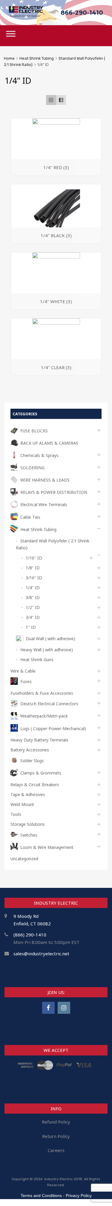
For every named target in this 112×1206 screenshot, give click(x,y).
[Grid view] (51, 100)
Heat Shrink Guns (36, 659)
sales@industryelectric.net (41, 954)
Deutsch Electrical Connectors (49, 703)
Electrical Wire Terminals (43, 504)
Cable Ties (30, 517)
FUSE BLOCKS (34, 431)
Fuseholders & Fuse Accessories (41, 693)
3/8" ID (33, 597)
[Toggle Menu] (11, 35)
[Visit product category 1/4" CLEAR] (56, 323)
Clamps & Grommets (40, 773)
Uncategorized (24, 858)
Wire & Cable (23, 671)
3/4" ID (33, 617)
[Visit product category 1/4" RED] (56, 123)
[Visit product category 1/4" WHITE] (56, 257)
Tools (15, 814)
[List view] (61, 100)
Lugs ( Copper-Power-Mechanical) (53, 728)
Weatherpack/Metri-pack (44, 716)
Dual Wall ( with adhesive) (50, 638)
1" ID (31, 627)
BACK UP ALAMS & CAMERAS (49, 443)
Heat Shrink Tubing (36, 58)
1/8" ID (33, 568)
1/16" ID (34, 558)
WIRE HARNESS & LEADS (45, 480)
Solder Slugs (32, 760)
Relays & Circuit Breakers (34, 784)
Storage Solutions (27, 824)
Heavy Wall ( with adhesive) (46, 649)
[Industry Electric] (26, 15)
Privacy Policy (79, 1195)
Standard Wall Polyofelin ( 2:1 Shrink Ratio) (52, 544)
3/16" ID (34, 578)
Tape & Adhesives (27, 794)
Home (9, 58)
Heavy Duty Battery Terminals (39, 740)
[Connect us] (48, 1008)
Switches (28, 835)
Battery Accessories (29, 750)
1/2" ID (33, 607)
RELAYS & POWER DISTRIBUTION (53, 492)
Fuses (26, 681)
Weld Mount (22, 804)
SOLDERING (32, 467)
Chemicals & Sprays (39, 455)
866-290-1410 (82, 12)
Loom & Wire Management (46, 847)
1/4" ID (33, 587)
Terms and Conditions (41, 1195)
